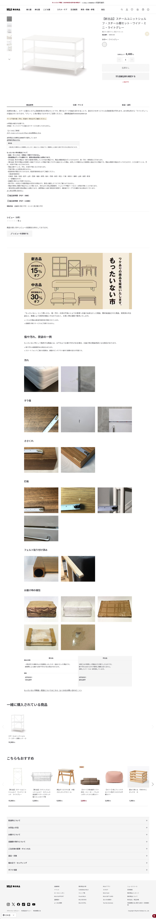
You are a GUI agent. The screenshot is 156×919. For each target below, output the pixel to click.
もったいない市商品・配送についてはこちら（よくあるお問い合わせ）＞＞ (53, 690)
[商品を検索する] (122, 9)
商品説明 (29, 105)
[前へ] (2, 727)
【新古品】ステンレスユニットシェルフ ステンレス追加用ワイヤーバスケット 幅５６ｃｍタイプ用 (42, 793)
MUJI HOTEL (82, 903)
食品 (103, 9)
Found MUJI (82, 896)
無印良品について (132, 896)
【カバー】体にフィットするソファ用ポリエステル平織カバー (114, 792)
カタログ (105, 890)
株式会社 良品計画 (133, 899)
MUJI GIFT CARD (108, 896)
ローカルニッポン (59, 893)
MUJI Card (106, 893)
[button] (9, 55)
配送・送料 (126, 105)
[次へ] (154, 727)
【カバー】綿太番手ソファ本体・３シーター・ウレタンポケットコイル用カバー (90, 792)
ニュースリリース (132, 886)
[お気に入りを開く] (132, 9)
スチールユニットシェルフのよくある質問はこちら (24, 133)
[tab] (9, 18)
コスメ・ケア (62, 9)
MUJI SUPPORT (59, 896)
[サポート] (148, 9)
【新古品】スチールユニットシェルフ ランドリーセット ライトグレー (17, 792)
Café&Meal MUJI (83, 890)
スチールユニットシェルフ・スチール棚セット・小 (17, 737)
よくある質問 (58, 903)
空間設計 (56, 899)
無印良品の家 (82, 886)
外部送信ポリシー (26, 911)
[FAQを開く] (143, 9)
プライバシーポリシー (13, 911)
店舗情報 (56, 886)
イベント (56, 890)
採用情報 (129, 890)
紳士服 (37, 9)
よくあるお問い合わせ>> (15, 190)
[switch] (147, 34)
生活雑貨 (74, 9)
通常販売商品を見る (13, 140)
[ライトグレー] (104, 44)
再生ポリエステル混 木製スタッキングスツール (65, 791)
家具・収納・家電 (87, 9)
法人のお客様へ (107, 899)
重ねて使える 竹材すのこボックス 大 (138, 791)
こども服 (46, 9)
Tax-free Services (108, 903)
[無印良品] (13, 886)
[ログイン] (127, 9)
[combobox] (9, 915)
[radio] (104, 44)
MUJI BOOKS (82, 899)
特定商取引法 (37, 911)
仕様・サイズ (78, 105)
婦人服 (28, 9)
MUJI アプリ (106, 886)
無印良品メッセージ (133, 893)
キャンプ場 (82, 893)
